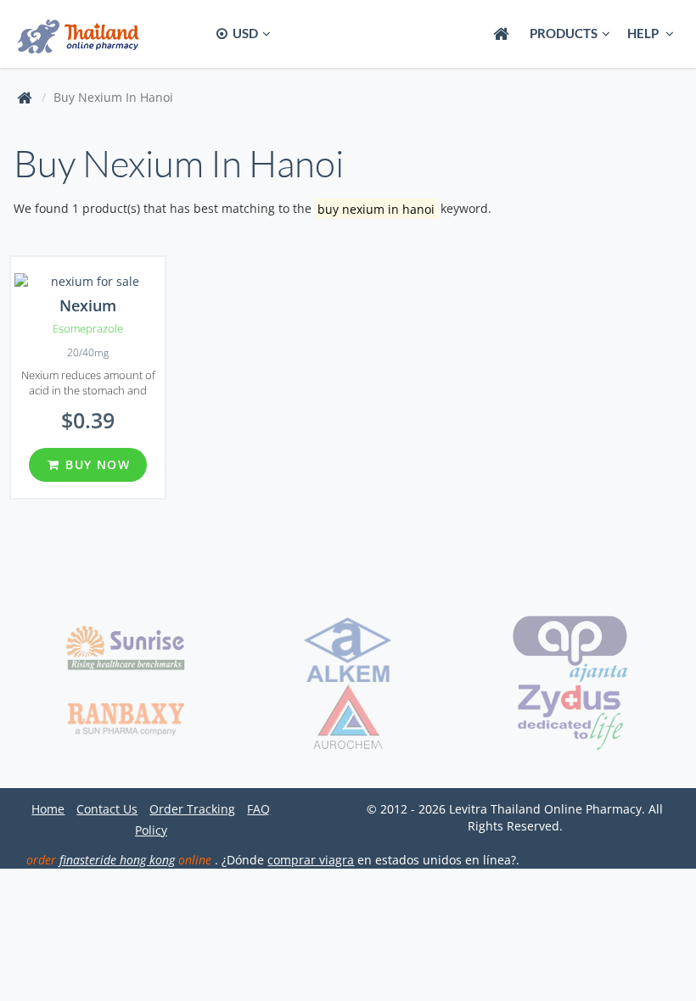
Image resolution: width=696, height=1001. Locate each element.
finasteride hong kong (117, 860)
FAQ (258, 809)
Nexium (87, 305)
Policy (151, 830)
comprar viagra (310, 860)
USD (244, 33)
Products (564, 33)
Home (48, 809)
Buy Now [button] (95, 464)
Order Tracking (192, 809)
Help (644, 33)
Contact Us (107, 809)
